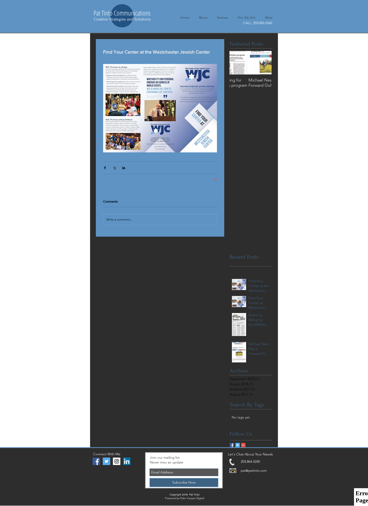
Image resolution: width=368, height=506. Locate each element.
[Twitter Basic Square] (237, 445)
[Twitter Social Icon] (106, 461)
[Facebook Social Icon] (96, 461)
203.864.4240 (250, 461)
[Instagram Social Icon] (116, 461)
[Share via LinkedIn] (124, 168)
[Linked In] (127, 461)
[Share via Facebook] (105, 168)
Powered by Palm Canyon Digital (184, 498)
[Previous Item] (235, 63)
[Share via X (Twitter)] (114, 168)
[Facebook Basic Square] (232, 445)
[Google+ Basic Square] (243, 445)
